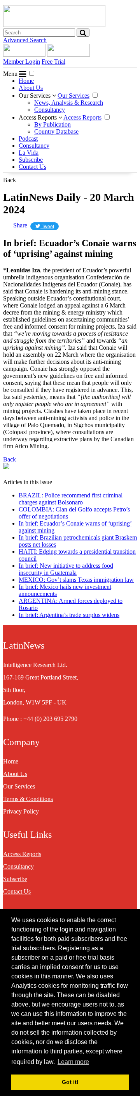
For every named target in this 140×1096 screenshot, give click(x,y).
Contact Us (32, 166)
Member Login (21, 61)
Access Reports (38, 117)
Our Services (35, 95)
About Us (31, 87)
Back (9, 180)
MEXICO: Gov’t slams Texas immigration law (76, 579)
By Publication (52, 124)
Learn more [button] (73, 1061)
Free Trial (53, 61)
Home (26, 80)
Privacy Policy (21, 811)
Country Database (56, 131)
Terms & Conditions (28, 799)
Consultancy (49, 109)
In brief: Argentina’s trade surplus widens (69, 614)
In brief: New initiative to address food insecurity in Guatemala (66, 569)
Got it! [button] (70, 1082)
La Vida (28, 152)
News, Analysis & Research (68, 102)
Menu (11, 73)
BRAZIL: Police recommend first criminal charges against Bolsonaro (70, 499)
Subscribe (31, 159)
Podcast (28, 138)
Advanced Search (25, 40)
